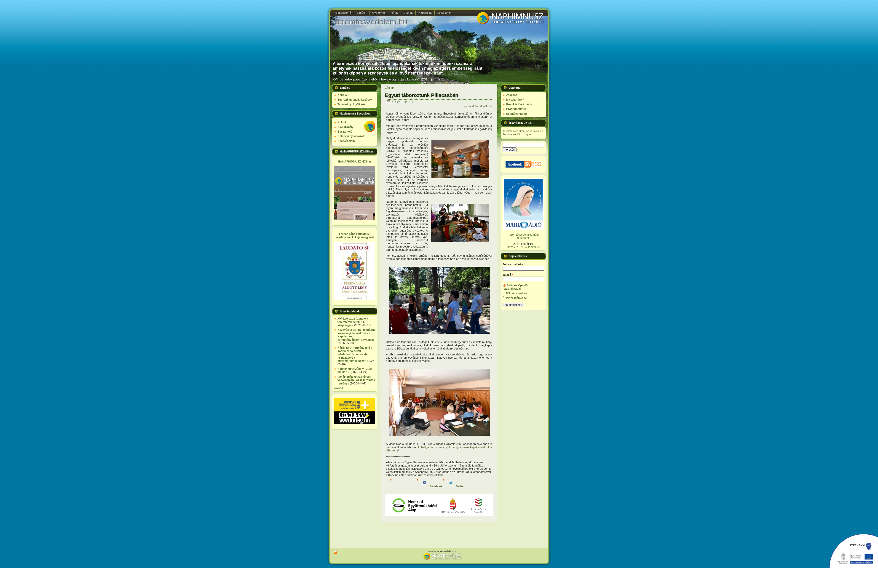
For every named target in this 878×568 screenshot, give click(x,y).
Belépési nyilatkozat (350, 136)
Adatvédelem (346, 141)
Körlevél (342, 95)
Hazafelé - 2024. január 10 (523, 247)
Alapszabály (345, 127)
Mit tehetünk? (515, 99)
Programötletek (516, 109)
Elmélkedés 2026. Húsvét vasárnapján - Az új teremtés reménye (356, 380)
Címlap (389, 87)
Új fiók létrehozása (515, 293)
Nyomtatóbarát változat (477, 106)
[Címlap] (510, 23)
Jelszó (508, 275)
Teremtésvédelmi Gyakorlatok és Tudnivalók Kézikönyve (523, 133)
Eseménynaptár (516, 113)
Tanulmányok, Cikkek (351, 104)
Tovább (338, 388)
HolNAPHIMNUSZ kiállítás (355, 161)
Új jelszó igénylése (515, 298)
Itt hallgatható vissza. (432, 447)
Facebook (435, 486)
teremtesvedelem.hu (371, 21)
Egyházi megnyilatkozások (354, 99)
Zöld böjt (511, 95)
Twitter (460, 486)
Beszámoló (344, 131)
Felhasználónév (514, 264)
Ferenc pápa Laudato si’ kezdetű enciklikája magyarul (355, 235)
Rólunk (342, 122)
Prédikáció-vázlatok (519, 104)
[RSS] (334, 552)
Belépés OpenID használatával (515, 287)
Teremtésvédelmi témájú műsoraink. (523, 236)
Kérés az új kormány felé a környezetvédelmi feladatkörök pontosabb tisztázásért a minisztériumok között (354, 354)
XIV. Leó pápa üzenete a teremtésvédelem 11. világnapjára (352, 322)
